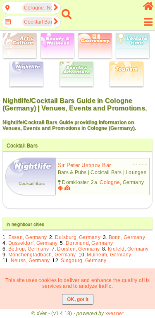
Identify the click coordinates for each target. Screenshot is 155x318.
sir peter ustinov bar (84, 165)
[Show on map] (68, 188)
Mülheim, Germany (109, 255)
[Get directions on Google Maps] (60, 188)
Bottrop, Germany (28, 249)
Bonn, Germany (127, 237)
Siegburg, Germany (83, 260)
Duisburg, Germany (77, 237)
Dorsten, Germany (78, 249)
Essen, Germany (27, 237)
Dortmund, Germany (89, 243)
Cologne (110, 182)
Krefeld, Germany (128, 249)
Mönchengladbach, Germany (42, 255)
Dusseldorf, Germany (33, 243)
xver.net (114, 313)
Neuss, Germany (30, 260)
